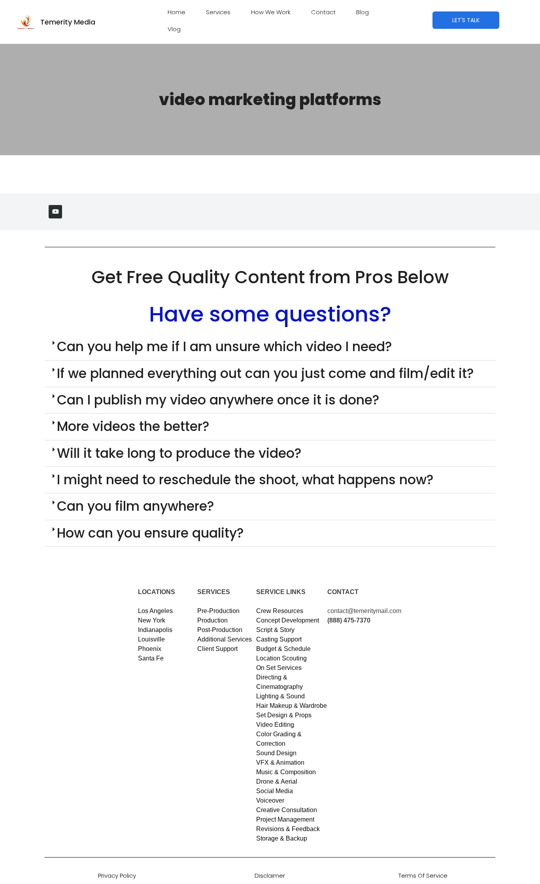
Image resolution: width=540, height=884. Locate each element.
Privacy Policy (117, 875)
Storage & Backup (281, 838)
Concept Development (287, 620)
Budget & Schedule (283, 648)
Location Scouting (281, 658)
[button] (270, 347)
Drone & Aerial (276, 781)
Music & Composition (286, 772)
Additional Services (224, 639)
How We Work (271, 12)
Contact (323, 12)
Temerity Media (67, 22)
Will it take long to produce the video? (179, 453)
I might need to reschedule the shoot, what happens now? (245, 479)
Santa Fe (151, 658)
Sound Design (276, 753)
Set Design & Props (284, 715)
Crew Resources (279, 611)
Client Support (217, 648)
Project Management (285, 819)
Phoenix (149, 648)
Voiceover (270, 800)
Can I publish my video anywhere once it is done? (218, 400)
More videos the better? (133, 426)
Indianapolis (155, 629)
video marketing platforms (270, 99)
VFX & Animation (280, 762)
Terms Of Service (422, 875)
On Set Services (279, 667)
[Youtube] (55, 211)
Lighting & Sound (280, 696)
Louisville (151, 639)
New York (151, 620)
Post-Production (219, 629)
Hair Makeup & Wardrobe (291, 705)
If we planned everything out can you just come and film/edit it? (265, 373)
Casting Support (279, 639)
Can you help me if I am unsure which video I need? (224, 346)
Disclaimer (270, 875)
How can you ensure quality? (150, 533)
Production (212, 620)
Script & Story (275, 629)
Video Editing (275, 724)
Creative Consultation (286, 810)
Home (176, 12)
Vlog (174, 29)
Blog (362, 12)
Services (218, 12)
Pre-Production (218, 611)
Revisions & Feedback (288, 829)
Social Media (274, 791)
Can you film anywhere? (135, 506)
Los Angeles (155, 611)
